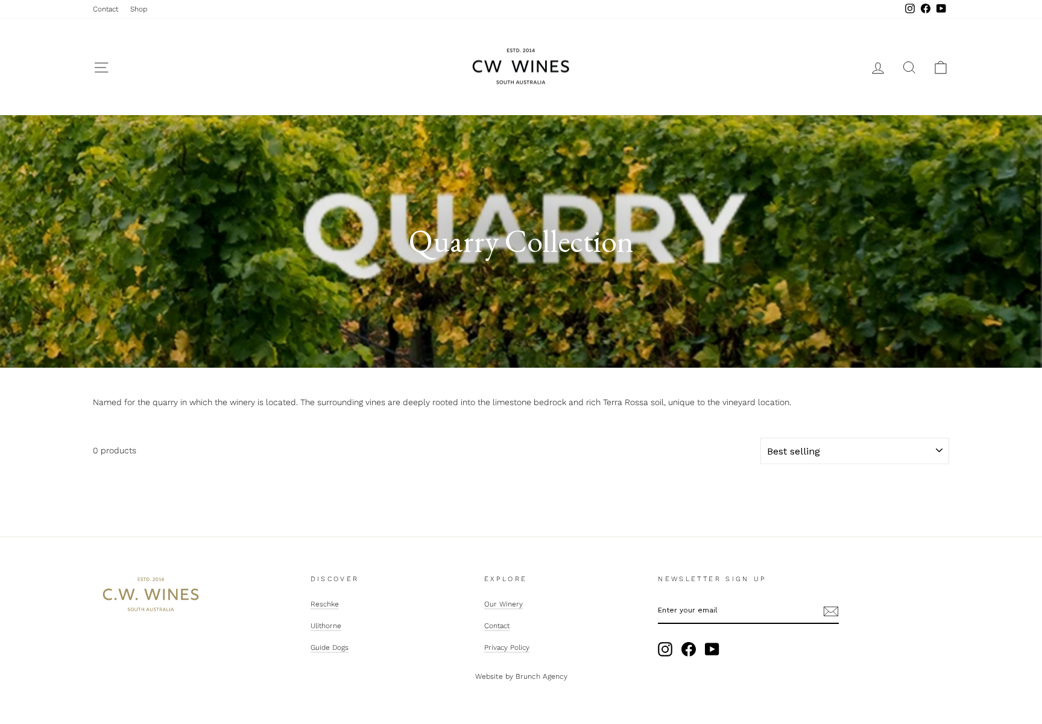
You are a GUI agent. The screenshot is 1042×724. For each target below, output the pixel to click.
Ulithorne (326, 626)
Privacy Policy (506, 647)
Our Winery (503, 604)
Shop (138, 9)
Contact (105, 9)
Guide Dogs (330, 647)
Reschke (325, 604)
